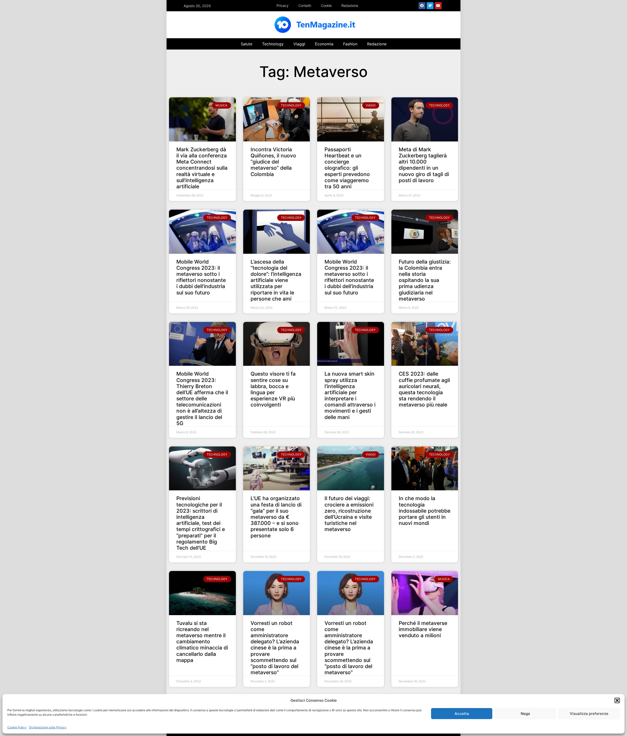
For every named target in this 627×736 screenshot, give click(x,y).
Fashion (350, 43)
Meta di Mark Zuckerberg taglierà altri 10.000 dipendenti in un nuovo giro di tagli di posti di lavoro (424, 164)
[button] (617, 700)
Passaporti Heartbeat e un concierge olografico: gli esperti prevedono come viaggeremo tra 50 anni (347, 168)
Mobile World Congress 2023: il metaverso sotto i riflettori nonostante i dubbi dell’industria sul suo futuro (201, 277)
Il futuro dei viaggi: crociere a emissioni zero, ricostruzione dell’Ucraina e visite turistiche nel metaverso (349, 513)
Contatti (304, 5)
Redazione (349, 5)
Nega (525, 713)
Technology (273, 43)
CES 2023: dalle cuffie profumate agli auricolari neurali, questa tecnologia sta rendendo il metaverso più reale (424, 389)
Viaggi (299, 43)
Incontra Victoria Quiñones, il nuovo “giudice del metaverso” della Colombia (273, 161)
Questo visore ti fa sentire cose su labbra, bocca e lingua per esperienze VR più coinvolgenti (273, 389)
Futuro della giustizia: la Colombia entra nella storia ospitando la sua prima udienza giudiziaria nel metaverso (425, 280)
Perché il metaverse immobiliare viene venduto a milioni (423, 629)
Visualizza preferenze (589, 713)
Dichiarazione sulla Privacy (47, 727)
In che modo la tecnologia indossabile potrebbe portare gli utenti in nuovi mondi (424, 510)
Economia (324, 43)
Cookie (326, 5)
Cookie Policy (16, 727)
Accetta (462, 713)
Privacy (283, 5)
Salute (246, 43)
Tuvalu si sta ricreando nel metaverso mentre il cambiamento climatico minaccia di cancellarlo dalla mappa (202, 641)
